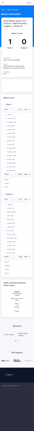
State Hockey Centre (17, 298)
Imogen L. (7, 183)
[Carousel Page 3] (18, 340)
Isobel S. (7, 269)
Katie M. (10, 227)
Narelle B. (11, 163)
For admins (9, 375)
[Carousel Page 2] (17, 340)
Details (17, 311)
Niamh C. (10, 245)
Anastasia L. (11, 122)
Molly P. (11, 159)
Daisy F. (10, 140)
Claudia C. (10, 137)
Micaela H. (11, 152)
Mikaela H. (11, 155)
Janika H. (7, 273)
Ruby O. (7, 187)
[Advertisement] (17, 410)
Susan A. (11, 249)
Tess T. (11, 253)
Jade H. (10, 144)
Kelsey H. (11, 148)
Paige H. (11, 170)
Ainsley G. (10, 118)
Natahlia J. (11, 241)
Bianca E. (10, 133)
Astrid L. (10, 208)
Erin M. (10, 219)
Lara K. (10, 230)
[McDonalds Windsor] (24, 334)
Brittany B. (10, 212)
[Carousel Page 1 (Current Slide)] (15, 340)
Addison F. (10, 204)
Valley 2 (10, 48)
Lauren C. (10, 234)
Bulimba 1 (24, 48)
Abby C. (10, 114)
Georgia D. (7, 265)
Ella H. (9, 215)
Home (3, 9)
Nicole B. (10, 166)
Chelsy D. (7, 262)
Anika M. (10, 125)
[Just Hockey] (9, 334)
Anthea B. (10, 129)
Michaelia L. (12, 238)
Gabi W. (6, 179)
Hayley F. (10, 223)
